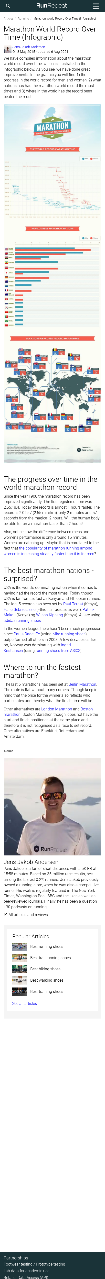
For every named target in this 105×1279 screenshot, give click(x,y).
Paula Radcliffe (27, 634)
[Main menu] (95, 6)
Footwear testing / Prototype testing (34, 1264)
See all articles (24, 1003)
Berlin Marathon (82, 684)
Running (23, 18)
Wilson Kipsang (49, 615)
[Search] (9, 6)
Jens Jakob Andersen (28, 47)
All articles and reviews (28, 914)
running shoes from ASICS (58, 650)
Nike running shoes (68, 634)
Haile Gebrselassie (19, 609)
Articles (8, 18)
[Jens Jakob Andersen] (7, 49)
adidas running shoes (22, 620)
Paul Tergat (73, 604)
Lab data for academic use (26, 1270)
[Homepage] (52, 6)
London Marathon (56, 709)
